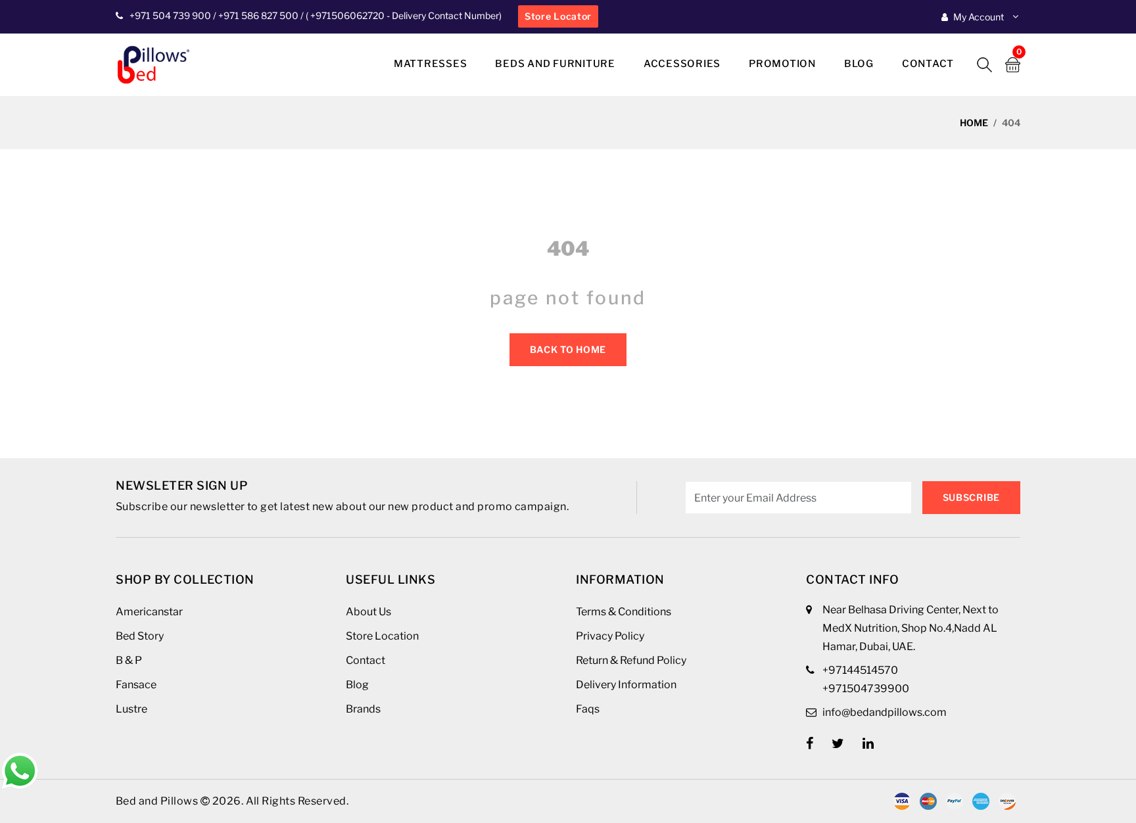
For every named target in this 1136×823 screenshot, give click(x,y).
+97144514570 (860, 670)
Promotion (782, 64)
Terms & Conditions (623, 611)
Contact (928, 64)
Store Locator (558, 16)
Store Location (382, 636)
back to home (568, 349)
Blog (859, 64)
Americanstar (149, 611)
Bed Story (140, 636)
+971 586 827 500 (258, 15)
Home (974, 122)
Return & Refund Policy (631, 660)
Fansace (136, 684)
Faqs (588, 709)
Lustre (131, 709)
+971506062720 (346, 15)
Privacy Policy (610, 636)
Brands (363, 709)
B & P (129, 660)
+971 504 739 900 (170, 15)
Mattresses (430, 64)
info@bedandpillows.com (884, 712)
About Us (368, 611)
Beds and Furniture (555, 64)
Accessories (682, 64)
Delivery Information (626, 684)
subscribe (971, 497)
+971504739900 (865, 688)
